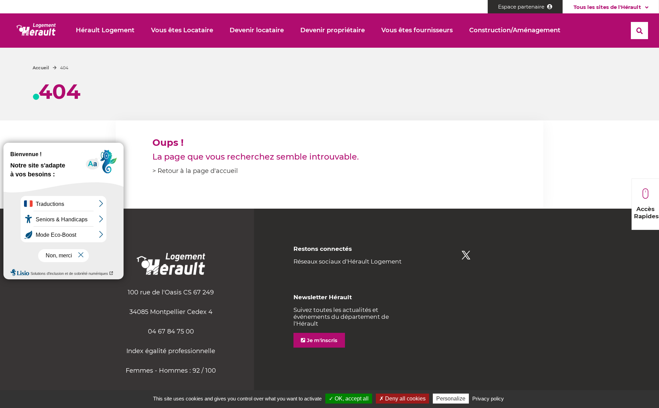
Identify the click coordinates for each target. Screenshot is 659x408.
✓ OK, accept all (349, 398)
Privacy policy (488, 398)
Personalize (450, 398)
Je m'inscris (322, 340)
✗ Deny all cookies (402, 398)
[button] (105, 30)
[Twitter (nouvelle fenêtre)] (466, 255)
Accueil (41, 67)
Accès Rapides (646, 213)
